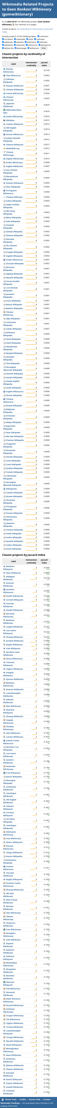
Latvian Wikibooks (14, 737)
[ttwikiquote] (4, 573)
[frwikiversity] (4, 93)
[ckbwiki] (4, 281)
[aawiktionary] (4, 913)
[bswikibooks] (4, 906)
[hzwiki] (4, 856)
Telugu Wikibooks (14, 852)
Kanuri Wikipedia (14, 776)
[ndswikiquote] (4, 630)
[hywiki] (4, 415)
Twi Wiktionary (13, 1019)
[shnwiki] (4, 187)
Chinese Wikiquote (14, 144)
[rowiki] (4, 450)
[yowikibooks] (4, 1027)
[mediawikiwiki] (4, 148)
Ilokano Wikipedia (14, 235)
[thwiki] (4, 363)
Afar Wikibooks (13, 733)
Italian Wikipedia (14, 545)
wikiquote (20, 45)
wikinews (43, 42)
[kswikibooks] (4, 950)
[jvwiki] (4, 294)
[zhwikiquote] (4, 144)
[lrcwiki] (4, 747)
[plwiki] (4, 533)
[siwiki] (4, 231)
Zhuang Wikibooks (14, 716)
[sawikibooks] (4, 760)
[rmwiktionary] (4, 998)
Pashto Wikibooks (14, 1083)
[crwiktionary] (4, 929)
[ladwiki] (4, 138)
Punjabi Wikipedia (14, 252)
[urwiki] (4, 460)
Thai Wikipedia (13, 363)
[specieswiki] (4, 489)
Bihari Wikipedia (13, 217)
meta (31, 39)
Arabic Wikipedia (14, 537)
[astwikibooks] (4, 583)
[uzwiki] (4, 329)
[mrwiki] (4, 277)
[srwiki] (4, 468)
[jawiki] (4, 523)
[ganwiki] (4, 170)
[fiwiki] (4, 457)
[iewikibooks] (4, 825)
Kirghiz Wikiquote (14, 879)
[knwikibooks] (4, 1073)
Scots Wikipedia (13, 300)
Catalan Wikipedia (14, 492)
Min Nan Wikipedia (14, 436)
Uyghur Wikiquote (14, 669)
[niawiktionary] (4, 706)
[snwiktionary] (4, 658)
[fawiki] (4, 513)
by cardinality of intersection (30, 29)
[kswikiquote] (4, 956)
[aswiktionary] (4, 766)
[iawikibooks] (4, 793)
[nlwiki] (4, 549)
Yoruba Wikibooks (14, 1027)
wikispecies (46, 45)
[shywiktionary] (4, 726)
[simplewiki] (4, 381)
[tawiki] (4, 339)
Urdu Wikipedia (13, 460)
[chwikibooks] (4, 923)
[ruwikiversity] (4, 69)
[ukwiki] (4, 500)
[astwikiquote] (4, 603)
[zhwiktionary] (4, 312)
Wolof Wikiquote (14, 1045)
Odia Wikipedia (13, 221)
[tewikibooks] (4, 852)
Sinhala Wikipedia (14, 231)
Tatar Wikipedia (13, 432)
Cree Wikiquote (13, 773)
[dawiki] (4, 405)
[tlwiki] (4, 274)
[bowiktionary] (4, 916)
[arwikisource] (4, 259)
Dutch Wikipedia (13, 549)
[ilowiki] (4, 235)
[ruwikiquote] (4, 183)
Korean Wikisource (14, 134)
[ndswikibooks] (4, 753)
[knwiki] (4, 239)
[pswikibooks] (4, 1083)
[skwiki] (4, 395)
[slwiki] (4, 373)
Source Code (34, 1099)
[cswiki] (4, 464)
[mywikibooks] (4, 975)
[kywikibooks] (4, 644)
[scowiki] (4, 300)
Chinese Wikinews (14, 197)
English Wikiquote (14, 256)
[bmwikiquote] (4, 566)
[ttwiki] (4, 432)
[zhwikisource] (4, 399)
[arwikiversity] (4, 116)
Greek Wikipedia (13, 387)
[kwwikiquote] (4, 600)
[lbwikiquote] (4, 1030)
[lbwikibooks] (4, 693)
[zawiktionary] (4, 889)
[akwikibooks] (4, 1055)
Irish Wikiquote (13, 648)
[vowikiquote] (4, 672)
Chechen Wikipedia (15, 440)
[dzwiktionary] (4, 933)
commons (44, 36)
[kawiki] (4, 357)
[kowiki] (4, 496)
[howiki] (4, 819)
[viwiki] (4, 516)
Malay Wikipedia (13, 422)
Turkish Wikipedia (14, 472)
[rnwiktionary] (4, 1005)
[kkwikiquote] (4, 610)
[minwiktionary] (4, 1048)
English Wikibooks (14, 166)
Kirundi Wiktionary (14, 1005)
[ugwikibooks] (4, 1023)
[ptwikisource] (4, 190)
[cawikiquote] (4, 124)
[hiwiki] (4, 343)
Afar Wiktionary (13, 913)
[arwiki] (4, 537)
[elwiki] (4, 387)
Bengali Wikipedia (14, 353)
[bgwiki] (4, 409)
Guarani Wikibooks (15, 689)
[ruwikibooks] (4, 85)
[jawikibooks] (4, 103)
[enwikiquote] (4, 256)
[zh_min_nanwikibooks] (4, 893)
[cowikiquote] (4, 812)
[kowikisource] (4, 134)
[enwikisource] (4, 391)
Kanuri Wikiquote (14, 1079)
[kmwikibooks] (4, 842)
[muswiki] (4, 780)
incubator (8, 39)
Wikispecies (11, 489)
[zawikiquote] (4, 637)
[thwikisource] (4, 75)
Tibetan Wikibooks (14, 1069)
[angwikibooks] (4, 799)
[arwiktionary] (4, 162)
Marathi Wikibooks (15, 1041)
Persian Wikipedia (14, 513)
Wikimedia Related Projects (27, 4)
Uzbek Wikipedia (14, 329)
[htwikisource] (4, 740)
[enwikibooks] (4, 166)
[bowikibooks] (4, 1069)
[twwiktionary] (4, 1019)
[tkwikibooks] (4, 1090)
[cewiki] (4, 440)
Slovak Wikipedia (14, 395)
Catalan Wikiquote (14, 124)
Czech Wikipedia (13, 464)
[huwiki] (4, 444)
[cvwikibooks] (4, 873)
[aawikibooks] (4, 733)
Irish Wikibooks (13, 939)
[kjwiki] (4, 860)
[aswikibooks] (4, 1059)
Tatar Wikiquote (13, 573)
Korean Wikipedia (14, 496)
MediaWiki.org (12, 148)
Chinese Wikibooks (15, 89)
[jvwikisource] (4, 589)
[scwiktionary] (4, 1009)
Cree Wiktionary (13, 929)
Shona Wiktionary (14, 658)
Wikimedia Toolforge (10, 1103)
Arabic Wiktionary (14, 162)
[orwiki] (4, 221)
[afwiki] (4, 332)
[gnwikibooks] (4, 689)
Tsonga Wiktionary (14, 1037)
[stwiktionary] (4, 883)
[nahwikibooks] (4, 699)
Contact (46, 1099)
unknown (40, 39)
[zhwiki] (4, 530)
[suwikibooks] (4, 787)
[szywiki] (4, 79)
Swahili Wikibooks (14, 1087)
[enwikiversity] (4, 158)
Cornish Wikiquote (14, 600)
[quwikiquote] (4, 710)
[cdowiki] (4, 211)
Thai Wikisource (13, 75)
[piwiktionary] (4, 988)
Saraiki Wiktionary (14, 596)
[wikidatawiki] (4, 120)
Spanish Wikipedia (14, 541)
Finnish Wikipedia (14, 457)
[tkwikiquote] (4, 662)
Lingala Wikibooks (14, 626)
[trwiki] (4, 472)
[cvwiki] (4, 263)
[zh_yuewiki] (4, 322)
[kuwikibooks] (4, 641)
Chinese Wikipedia (14, 530)
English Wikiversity (14, 158)
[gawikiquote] (4, 648)
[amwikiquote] (4, 806)
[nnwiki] (4, 367)
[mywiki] (4, 267)
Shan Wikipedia (13, 187)
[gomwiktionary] (13, 24)
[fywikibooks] (4, 900)
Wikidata (10, 120)
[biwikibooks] (4, 1065)
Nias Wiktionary (13, 706)
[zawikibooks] (4, 716)
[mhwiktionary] (4, 962)
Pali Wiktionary (13, 988)
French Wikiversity (14, 93)
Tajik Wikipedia (13, 318)
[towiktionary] (4, 1015)
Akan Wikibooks (13, 1055)
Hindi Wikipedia (13, 343)
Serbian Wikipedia (14, 468)
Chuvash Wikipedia (15, 263)
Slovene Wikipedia (14, 373)
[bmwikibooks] (4, 620)
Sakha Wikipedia (13, 201)
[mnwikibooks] (4, 969)
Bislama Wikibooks (15, 1065)
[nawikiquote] (4, 982)
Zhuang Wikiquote (14, 637)
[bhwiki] (4, 217)
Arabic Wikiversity (14, 116)
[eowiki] (4, 426)
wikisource (33, 45)
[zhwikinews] (4, 197)
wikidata (20, 42)
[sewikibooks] (4, 652)
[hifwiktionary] (4, 613)
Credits (22, 1099)
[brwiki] (4, 304)
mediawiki (20, 39)
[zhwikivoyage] (4, 152)
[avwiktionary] (4, 838)
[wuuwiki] (4, 245)
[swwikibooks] (4, 1087)
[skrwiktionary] (4, 596)
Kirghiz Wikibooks (14, 644)
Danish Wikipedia (14, 405)
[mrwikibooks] (4, 1041)
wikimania (31, 42)
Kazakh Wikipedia (14, 377)
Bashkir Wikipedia (14, 308)
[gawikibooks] (4, 939)
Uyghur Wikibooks (14, 1023)
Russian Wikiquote (14, 183)
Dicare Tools (10, 1099)
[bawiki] (4, 308)
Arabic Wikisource (14, 259)
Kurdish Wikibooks (14, 641)
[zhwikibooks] (4, 89)
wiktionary (34, 48)
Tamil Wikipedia (13, 339)
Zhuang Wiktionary (15, 889)
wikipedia (8, 45)
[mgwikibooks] (4, 576)
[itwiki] (4, 545)
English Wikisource (14, 391)
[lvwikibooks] (4, 737)
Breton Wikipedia (14, 304)
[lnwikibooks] (4, 626)
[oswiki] (4, 225)
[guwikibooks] (4, 943)
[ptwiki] (4, 506)
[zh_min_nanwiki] (4, 436)
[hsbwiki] (4, 204)
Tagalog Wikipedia (14, 274)
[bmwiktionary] (4, 683)
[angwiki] (4, 128)
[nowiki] (4, 482)
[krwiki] (4, 776)
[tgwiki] (4, 318)
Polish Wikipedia (13, 533)
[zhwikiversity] (4, 97)
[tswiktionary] (4, 1037)
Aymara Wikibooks (15, 679)
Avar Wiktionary (13, 838)
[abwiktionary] (4, 832)
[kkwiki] (4, 377)
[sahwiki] (4, 201)
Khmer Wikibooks (14, 842)
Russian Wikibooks (14, 85)
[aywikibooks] (4, 679)
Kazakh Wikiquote (14, 610)
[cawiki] (4, 492)
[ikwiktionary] (4, 720)
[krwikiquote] (4, 1079)
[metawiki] (4, 110)
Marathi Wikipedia (14, 277)
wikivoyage (22, 48)
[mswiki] (4, 422)
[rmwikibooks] (4, 992)
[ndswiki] (4, 287)
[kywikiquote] (4, 879)
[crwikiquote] (4, 773)
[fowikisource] (4, 866)
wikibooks (8, 42)
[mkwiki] (4, 346)
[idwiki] (4, 476)
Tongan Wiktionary (15, 1015)
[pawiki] (4, 252)
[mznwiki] (4, 176)
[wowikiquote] (4, 1045)
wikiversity (9, 48)
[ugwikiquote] (4, 669)
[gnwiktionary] (4, 846)
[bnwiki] (4, 353)
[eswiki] (4, 541)
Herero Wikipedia (14, 856)
